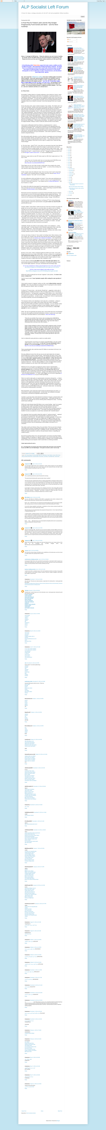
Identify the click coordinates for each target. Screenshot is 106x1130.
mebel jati (27, 603)
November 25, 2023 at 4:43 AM (36, 804)
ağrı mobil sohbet (28, 842)
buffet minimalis (28, 599)
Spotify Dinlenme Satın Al (30, 852)
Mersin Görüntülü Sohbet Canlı (31, 838)
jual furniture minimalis (29, 607)
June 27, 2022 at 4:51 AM (35, 646)
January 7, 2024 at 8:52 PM (39, 848)
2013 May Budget (35, 455)
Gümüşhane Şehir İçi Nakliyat (30, 780)
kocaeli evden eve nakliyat (30, 758)
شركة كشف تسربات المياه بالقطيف (31, 964)
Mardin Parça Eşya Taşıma (30, 778)
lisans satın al (27, 656)
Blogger (58, 1120)
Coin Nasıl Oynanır (28, 858)
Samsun (26, 718)
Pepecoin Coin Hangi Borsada (31, 915)
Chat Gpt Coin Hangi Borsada (30, 851)
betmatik (26, 685)
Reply (26, 469)
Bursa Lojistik (27, 774)
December (71, 168)
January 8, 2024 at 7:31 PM (38, 866)
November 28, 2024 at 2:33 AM (36, 1000)
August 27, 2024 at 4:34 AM (35, 922)
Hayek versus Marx (72, 232)
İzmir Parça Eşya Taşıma (29, 779)
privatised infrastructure (28, 456)
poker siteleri (27, 684)
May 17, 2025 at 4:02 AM (35, 1066)
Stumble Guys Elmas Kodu (30, 1044)
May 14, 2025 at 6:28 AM (35, 1057)
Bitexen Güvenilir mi (29, 792)
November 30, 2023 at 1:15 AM (40, 812)
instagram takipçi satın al (29, 636)
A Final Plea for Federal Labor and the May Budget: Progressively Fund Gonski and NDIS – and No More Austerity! (79, 58)
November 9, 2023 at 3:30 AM (39, 767)
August (70, 175)
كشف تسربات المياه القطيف (30, 1067)
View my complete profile (72, 255)
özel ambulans (28, 651)
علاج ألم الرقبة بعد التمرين (29, 1086)
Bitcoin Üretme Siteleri (29, 871)
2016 (69, 162)
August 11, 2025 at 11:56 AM (35, 1083)
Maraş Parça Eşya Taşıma (30, 773)
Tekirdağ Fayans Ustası (29, 776)
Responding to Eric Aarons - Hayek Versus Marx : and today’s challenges (79, 234)
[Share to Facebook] (41, 453)
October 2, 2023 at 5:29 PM (36, 712)
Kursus (26, 625)
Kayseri (26, 715)
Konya (26, 701)
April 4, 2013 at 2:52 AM (37, 463)
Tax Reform (46, 456)
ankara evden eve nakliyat (30, 759)
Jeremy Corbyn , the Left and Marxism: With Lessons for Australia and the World (79, 115)
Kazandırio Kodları (28, 1048)
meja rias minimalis (29, 600)
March (70, 191)
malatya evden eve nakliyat (30, 756)
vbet (26, 662)
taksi (26, 673)
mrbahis (26, 670)
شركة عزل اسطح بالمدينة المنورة (31, 956)
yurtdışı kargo (27, 652)
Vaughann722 (27, 463)
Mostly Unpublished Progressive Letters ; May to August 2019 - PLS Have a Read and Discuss (79, 106)
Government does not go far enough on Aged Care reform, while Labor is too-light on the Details (79, 126)
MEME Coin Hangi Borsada (30, 872)
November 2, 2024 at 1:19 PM (36, 969)
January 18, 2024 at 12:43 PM (39, 885)
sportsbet (26, 666)
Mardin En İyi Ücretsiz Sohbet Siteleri (32, 835)
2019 (69, 157)
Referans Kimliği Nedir (29, 897)
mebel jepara (27, 606)
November (71, 170)
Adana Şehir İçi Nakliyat (29, 789)
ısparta (26, 704)
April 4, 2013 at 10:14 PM (35, 497)
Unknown (27, 590)
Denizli (26, 700)
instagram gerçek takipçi (29, 1033)
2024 (69, 148)
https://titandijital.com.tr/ (29, 741)
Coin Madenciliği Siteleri (29, 878)
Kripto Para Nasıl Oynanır (30, 893)
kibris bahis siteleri (28, 691)
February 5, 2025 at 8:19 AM (35, 1038)
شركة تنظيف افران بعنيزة (29, 971)
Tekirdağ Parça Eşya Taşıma (30, 794)
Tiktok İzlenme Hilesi (29, 895)
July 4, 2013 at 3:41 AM (40, 569)
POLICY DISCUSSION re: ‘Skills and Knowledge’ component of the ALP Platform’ (79, 87)
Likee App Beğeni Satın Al (30, 854)
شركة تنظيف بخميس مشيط (30, 948)
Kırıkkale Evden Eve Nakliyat (30, 795)
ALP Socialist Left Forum (45, 7)
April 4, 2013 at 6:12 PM (37, 474)
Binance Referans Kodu (29, 859)
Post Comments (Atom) (31, 1113)
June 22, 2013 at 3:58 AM (43, 559)
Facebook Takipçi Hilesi (29, 861)
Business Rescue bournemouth (52, 583)
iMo (25, 621)
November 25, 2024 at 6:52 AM (36, 992)
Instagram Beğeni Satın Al (30, 873)
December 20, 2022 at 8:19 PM (33, 662)
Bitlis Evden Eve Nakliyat (29, 797)
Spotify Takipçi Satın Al (29, 890)
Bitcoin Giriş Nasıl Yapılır (29, 889)
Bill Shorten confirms (37, 77)
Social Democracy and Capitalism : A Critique (78, 77)
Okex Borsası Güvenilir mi (30, 891)
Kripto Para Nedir (28, 909)
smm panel (27, 633)
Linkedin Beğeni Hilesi (29, 853)
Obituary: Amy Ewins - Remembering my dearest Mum (78, 212)
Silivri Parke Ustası (28, 790)
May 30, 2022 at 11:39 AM (35, 630)
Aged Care (41, 455)
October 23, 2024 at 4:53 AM (35, 954)
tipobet (26, 686)
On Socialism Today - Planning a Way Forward (78, 48)
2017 (69, 160)
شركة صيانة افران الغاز (29, 1076)
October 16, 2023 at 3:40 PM (36, 739)
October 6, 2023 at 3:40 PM (38, 725)
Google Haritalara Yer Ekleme (30, 1050)
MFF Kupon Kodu (28, 1051)
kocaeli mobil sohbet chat (30, 834)
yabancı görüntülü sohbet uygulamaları (32, 832)
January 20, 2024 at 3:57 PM (40, 903)
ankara (26, 731)
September (71, 173)
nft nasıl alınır (27, 654)
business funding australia (30, 569)
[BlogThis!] (39, 453)
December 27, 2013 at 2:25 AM (36, 579)
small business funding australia (31, 559)
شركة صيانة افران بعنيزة (29, 1020)
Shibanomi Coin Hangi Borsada (31, 906)
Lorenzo (26, 550)
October (70, 172)
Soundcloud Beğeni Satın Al (30, 888)
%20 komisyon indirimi (29, 815)
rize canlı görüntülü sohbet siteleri (31, 841)
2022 (69, 152)
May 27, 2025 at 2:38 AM (35, 1074)
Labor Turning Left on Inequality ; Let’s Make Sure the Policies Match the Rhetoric (79, 136)
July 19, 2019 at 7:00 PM (35, 613)
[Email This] (37, 453)
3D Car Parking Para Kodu (30, 1049)
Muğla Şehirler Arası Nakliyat (30, 799)
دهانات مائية (27, 806)
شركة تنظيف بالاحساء (29, 994)
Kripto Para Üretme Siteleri (30, 856)
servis (26, 639)
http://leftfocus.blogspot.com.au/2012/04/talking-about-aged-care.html (42, 270)
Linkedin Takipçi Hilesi (29, 874)
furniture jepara (28, 605)
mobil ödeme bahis (28, 681)
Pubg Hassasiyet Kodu (29, 1043)
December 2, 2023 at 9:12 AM (38, 821)
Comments (70, 41)
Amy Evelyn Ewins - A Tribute (74, 210)
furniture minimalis (28, 594)
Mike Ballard (27, 497)
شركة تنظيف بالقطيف (29, 941)
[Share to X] (40, 453)
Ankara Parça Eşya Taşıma (30, 772)
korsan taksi (27, 672)
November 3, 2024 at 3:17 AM (36, 977)
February (71, 193)
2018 (69, 159)
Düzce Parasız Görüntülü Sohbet (31, 837)
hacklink (26, 667)
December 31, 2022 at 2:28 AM (39, 681)
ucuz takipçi (27, 1041)
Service (26, 623)
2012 (69, 195)
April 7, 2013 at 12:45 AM (37, 540)
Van (25, 716)
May (70, 180)
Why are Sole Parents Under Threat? (76, 186)
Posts (69, 39)
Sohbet (26, 869)
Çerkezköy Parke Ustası (29, 770)
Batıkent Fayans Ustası (29, 791)
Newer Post (24, 1111)
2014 (69, 165)
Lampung (26, 616)
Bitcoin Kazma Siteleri (29, 877)
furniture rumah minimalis (30, 604)
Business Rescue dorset (41, 583)
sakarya (26, 730)
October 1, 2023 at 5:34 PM (38, 698)
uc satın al (27, 653)
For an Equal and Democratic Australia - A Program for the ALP (78, 68)
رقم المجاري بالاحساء (29, 979)
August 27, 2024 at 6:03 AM (35, 930)
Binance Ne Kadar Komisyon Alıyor (31, 879)
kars (25, 727)
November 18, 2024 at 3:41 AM (36, 985)
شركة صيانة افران (28, 933)
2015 (69, 164)
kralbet (26, 689)
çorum (26, 732)
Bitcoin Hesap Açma (29, 896)
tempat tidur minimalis (29, 601)
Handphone (27, 622)
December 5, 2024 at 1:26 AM (36, 1019)
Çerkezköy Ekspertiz (29, 796)
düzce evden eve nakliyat (30, 760)
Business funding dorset (35, 584)
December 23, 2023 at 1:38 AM (39, 829)
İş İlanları (26, 635)
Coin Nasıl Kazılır (28, 910)
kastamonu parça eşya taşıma (30, 744)
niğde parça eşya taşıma (29, 743)
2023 (69, 150)
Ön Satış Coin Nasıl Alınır (30, 912)
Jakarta (26, 617)
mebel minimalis (28, 595)
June (70, 179)
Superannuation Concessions (38, 456)
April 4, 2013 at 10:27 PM (37, 527)
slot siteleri (27, 690)
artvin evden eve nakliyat (29, 757)
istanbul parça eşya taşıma (30, 746)
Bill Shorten (45, 455)
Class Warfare (49, 455)
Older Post (60, 1111)
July (70, 177)
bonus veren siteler (28, 688)
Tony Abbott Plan (51, 456)
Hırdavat (26, 637)
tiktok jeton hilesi (28, 641)
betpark (26, 692)
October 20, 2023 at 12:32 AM (41, 754)
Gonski (54, 455)
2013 (69, 167)
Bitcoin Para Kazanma (29, 875)
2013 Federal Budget (28, 455)
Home (42, 1111)
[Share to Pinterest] (43, 453)
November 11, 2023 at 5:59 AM (40, 786)
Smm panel (27, 632)
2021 (69, 153)
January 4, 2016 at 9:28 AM (34, 590)
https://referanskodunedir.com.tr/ (31, 824)
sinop (26, 728)
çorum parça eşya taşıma (30, 742)
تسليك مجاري (27, 986)
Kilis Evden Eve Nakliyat (29, 775)
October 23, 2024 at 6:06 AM (35, 962)
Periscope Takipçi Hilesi (29, 913)
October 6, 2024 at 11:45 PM (35, 947)
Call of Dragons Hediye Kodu (30, 1046)
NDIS (57, 455)
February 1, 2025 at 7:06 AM (35, 1030)
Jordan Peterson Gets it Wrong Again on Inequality (79, 97)
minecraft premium (28, 657)
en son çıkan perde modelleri (30, 648)
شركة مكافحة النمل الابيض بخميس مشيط (32, 1013)
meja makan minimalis (29, 597)
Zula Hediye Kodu (28, 1045)
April (70, 182)
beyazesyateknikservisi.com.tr (30, 638)
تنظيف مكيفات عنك (28, 1059)
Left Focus (70, 200)
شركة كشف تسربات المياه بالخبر (31, 925)
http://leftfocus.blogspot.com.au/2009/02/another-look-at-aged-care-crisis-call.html (42, 267)
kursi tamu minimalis (29, 598)
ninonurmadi (27, 615)
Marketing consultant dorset (30, 583)
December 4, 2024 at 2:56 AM (36, 1011)
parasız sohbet (28, 840)
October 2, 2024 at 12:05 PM (35, 939)
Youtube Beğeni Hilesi (29, 857)
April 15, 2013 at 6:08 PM (33, 550)
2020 (69, 155)
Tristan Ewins (57, 456)
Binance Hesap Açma (29, 911)
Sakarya (26, 714)
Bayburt (26, 705)
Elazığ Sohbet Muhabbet (29, 836)
